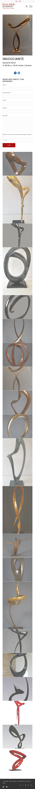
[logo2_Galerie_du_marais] (14, 6)
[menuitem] (16, 1)
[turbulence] (17, 689)
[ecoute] (17, 271)
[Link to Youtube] (25, 785)
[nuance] (17, 462)
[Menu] (29, 6)
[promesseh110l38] (17, 605)
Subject (5, 108)
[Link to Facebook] (23, 785)
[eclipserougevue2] (17, 713)
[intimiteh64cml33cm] (17, 402)
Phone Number (7, 92)
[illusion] (17, 355)
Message (5, 115)
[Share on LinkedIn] (19, 73)
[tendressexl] (17, 665)
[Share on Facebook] (15, 73)
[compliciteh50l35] (17, 164)
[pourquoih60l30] (17, 569)
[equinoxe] (17, 307)
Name (5, 85)
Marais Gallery (12, 781)
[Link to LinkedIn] (31, 785)
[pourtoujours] (17, 760)
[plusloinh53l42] (17, 546)
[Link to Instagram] (20, 785)
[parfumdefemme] (17, 510)
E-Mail (5, 100)
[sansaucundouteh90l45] (17, 641)
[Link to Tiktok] (28, 785)
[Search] (25, 6)
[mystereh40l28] (17, 426)
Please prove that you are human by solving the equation (17, 135)
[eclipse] (17, 199)
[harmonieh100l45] (17, 331)
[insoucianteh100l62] (17, 379)
